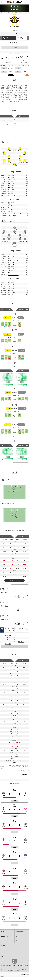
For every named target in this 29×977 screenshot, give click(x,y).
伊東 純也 (11, 185)
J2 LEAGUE (3, 948)
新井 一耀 (11, 256)
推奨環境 (7, 965)
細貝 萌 (10, 209)
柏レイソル (6, 58)
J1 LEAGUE (3, 945)
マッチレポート (14, 47)
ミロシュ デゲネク (13, 260)
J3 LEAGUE (3, 951)
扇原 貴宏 (11, 266)
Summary (3, 953)
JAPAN (17, 936)
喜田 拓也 (11, 264)
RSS (27, 75)
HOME (1, 12)
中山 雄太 (11, 181)
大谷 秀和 (11, 187)
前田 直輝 (11, 268)
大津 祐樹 (11, 194)
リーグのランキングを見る (14, 580)
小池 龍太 (11, 177)
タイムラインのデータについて (20, 462)
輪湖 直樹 (11, 183)
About (17, 940)
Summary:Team (19, 931)
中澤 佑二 (11, 258)
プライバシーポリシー (14, 965)
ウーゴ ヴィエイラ (13, 275)
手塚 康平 (11, 189)
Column (3, 940)
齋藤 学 (10, 273)
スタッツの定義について (22, 770)
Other (2, 956)
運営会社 (21, 965)
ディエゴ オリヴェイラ (14, 213)
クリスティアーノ (12, 196)
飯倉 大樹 (11, 254)
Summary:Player (5, 936)
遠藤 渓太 (11, 290)
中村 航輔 (11, 175)
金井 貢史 (11, 262)
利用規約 (3, 965)
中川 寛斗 (11, 191)
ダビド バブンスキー (14, 292)
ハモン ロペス (12, 215)
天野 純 (10, 271)
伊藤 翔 (10, 294)
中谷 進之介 (11, 179)
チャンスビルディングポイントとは (19, 584)
